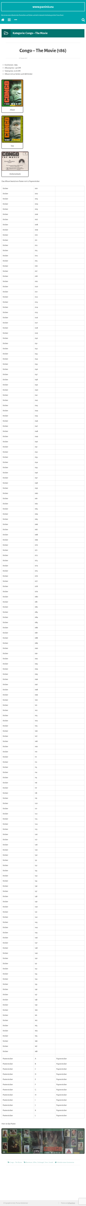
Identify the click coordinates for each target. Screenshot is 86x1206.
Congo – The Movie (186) (43, 50)
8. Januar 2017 (23, 58)
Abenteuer (29, 1162)
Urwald (51, 1162)
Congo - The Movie (16, 1162)
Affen (35, 1162)
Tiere (46, 1162)
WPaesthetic (71, 1203)
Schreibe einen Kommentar (65, 1162)
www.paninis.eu (43, 6)
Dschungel (40, 1162)
